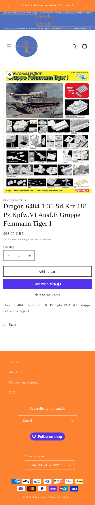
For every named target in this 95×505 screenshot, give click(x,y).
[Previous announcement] (8, 6)
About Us (15, 372)
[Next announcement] (87, 6)
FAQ (12, 392)
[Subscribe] (72, 420)
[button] (9, 46)
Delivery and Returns (23, 382)
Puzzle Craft (40, 496)
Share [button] (12, 324)
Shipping (23, 239)
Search (13, 362)
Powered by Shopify (60, 496)
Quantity (9, 247)
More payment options (48, 294)
